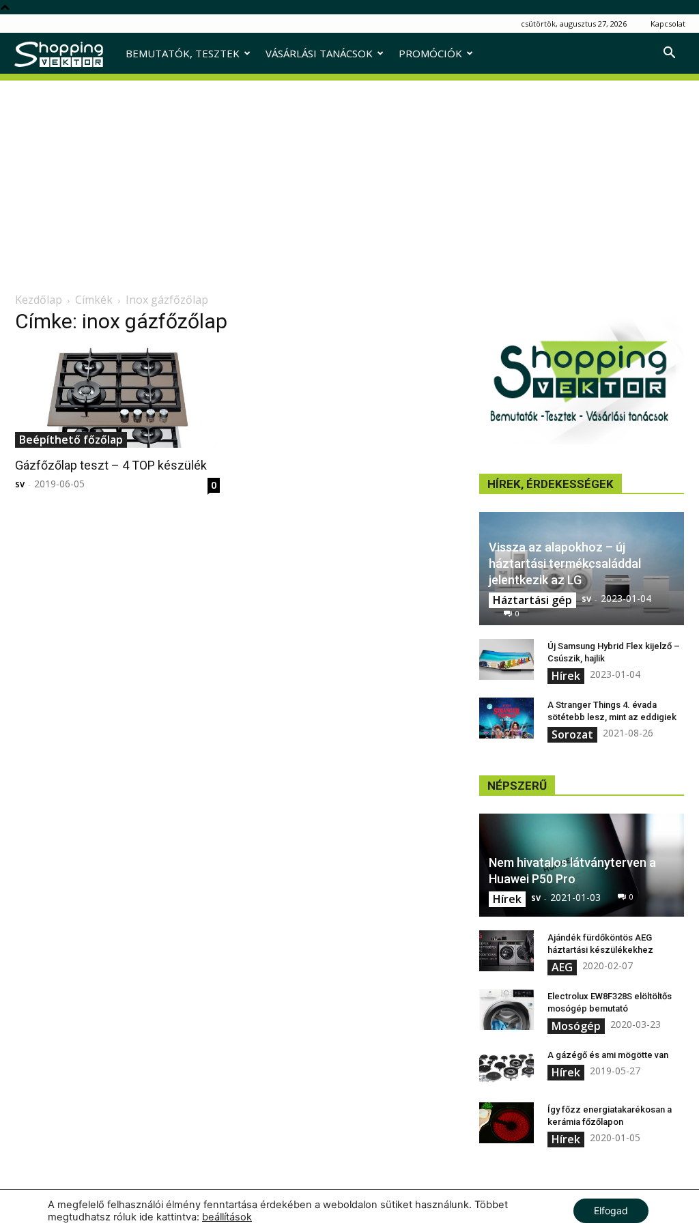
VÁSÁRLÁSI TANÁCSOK (319, 53)
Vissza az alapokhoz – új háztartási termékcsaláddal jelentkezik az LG (565, 563)
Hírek (566, 675)
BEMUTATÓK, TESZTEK (183, 53)
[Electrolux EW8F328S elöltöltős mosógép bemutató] (506, 1009)
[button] (669, 54)
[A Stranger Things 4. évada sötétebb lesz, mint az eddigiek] (506, 718)
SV (20, 484)
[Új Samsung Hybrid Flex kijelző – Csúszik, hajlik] (506, 659)
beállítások (227, 1217)
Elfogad (611, 1210)
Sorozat (572, 734)
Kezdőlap (38, 299)
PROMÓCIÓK (430, 53)
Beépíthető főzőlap (71, 439)
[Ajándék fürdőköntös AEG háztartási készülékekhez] (506, 950)
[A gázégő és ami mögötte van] (506, 1068)
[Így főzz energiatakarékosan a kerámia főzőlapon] (506, 1122)
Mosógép (576, 1025)
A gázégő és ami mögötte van (607, 1055)
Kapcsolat (668, 23)
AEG (562, 967)
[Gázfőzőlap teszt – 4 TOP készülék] (117, 397)
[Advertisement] (349, 176)
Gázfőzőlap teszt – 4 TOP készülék (111, 465)
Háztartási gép (532, 599)
